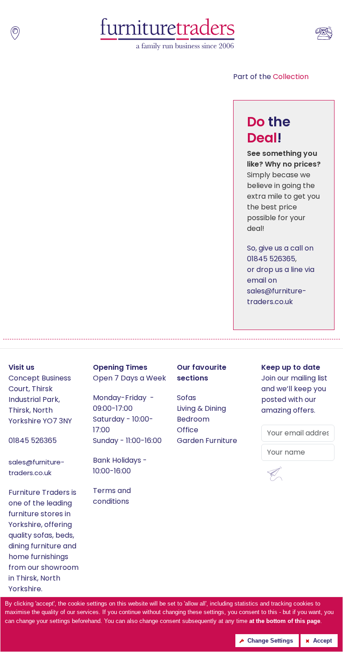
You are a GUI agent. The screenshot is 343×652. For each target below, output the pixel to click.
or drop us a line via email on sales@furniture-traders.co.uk (280, 285)
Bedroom (193, 419)
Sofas (186, 398)
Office (187, 430)
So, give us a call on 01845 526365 (280, 253)
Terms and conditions (112, 495)
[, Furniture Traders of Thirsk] (167, 34)
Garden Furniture (207, 440)
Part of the (271, 76)
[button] (274, 473)
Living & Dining (201, 408)
